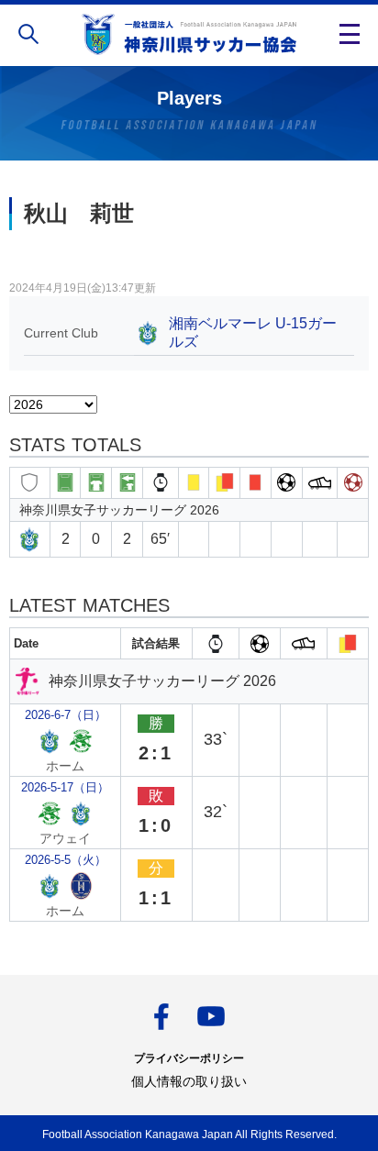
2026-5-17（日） (65, 787)
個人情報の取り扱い (189, 1081)
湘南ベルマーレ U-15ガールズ (253, 332)
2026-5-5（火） (65, 860)
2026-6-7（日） (65, 715)
